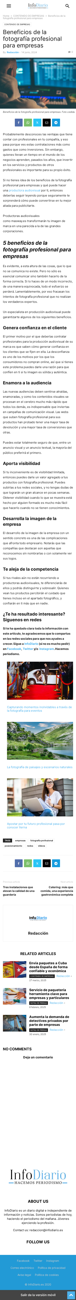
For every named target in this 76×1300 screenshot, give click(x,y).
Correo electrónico (22, 1267)
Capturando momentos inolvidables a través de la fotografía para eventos (39, 708)
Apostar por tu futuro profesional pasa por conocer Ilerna (36, 825)
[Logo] (38, 1189)
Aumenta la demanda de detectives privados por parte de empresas (49, 1021)
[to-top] (71, 1293)
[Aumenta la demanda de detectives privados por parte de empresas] (14, 1024)
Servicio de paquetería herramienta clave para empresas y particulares (49, 994)
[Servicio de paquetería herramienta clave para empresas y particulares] (14, 997)
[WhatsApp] (28, 122)
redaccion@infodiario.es (46, 1230)
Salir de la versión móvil (38, 1295)
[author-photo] (38, 928)
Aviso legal (24, 1274)
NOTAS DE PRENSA (38, 1003)
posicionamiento (13, 845)
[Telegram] (56, 122)
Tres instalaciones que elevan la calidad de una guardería (18, 890)
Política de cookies (47, 1274)
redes (30, 845)
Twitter (28, 649)
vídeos (41, 845)
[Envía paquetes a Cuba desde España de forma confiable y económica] (14, 970)
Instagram (46, 649)
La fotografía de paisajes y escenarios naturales (39, 767)
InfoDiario (31, 644)
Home (6, 15)
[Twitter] (37, 122)
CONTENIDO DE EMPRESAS (28, 15)
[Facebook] (19, 122)
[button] (9, 6)
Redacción (13, 52)
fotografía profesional (41, 840)
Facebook (14, 649)
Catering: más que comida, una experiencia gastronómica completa (57, 890)
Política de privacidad (51, 1267)
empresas (20, 840)
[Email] (47, 122)
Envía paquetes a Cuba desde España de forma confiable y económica (48, 967)
